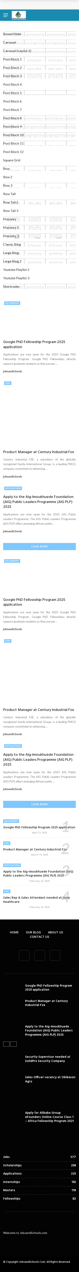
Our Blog (33, 932)
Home (14, 932)
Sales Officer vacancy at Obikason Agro (50, 1079)
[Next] (13, 1044)
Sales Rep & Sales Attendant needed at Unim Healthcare (36, 900)
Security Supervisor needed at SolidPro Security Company (47, 1059)
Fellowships (12, 303)
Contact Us (39, 937)
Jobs (7, 383)
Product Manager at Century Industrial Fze (38, 452)
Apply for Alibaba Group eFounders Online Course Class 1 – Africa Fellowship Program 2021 (49, 1117)
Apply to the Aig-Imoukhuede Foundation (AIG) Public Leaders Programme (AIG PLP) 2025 (38, 502)
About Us (55, 932)
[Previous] (6, 1044)
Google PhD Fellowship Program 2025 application (34, 344)
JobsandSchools (12, 371)
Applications (13, 488)
